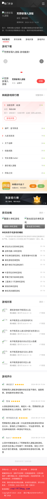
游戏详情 (10, 118)
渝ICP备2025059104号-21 (33, 493)
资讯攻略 (17, 39)
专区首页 (6, 39)
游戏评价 (41, 39)
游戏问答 (29, 39)
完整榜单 (39, 95)
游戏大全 (5, 469)
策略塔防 (25, 18)
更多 (41, 213)
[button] (41, 61)
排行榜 (14, 469)
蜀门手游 (7, 495)
